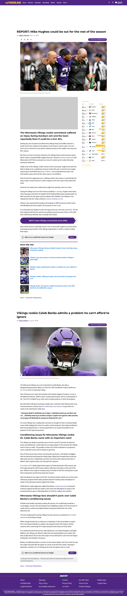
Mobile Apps (101, 580)
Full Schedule (87, 165)
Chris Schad (23, 320)
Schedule (38, 2)
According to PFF (26, 465)
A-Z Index (65, 586)
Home (22, 297)
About (22, 580)
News (24, 2)
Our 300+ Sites (84, 580)
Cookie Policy (102, 583)
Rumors (30, 2)
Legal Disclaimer (26, 586)
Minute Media (11, 591)
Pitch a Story (43, 583)
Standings (46, 2)
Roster (53, 2)
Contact (65, 580)
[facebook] (109, 2)
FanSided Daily (25, 583)
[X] (112, 2)
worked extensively (61, 486)
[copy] (31, 39)
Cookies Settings (84, 586)
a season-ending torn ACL (54, 199)
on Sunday (58, 191)
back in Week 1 (46, 171)
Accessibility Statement (47, 586)
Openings (42, 580)
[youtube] (116, 2)
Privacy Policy (67, 583)
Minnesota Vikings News (34, 297)
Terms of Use (83, 583)
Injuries (59, 2)
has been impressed (66, 157)
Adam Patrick (24, 35)
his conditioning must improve (52, 406)
